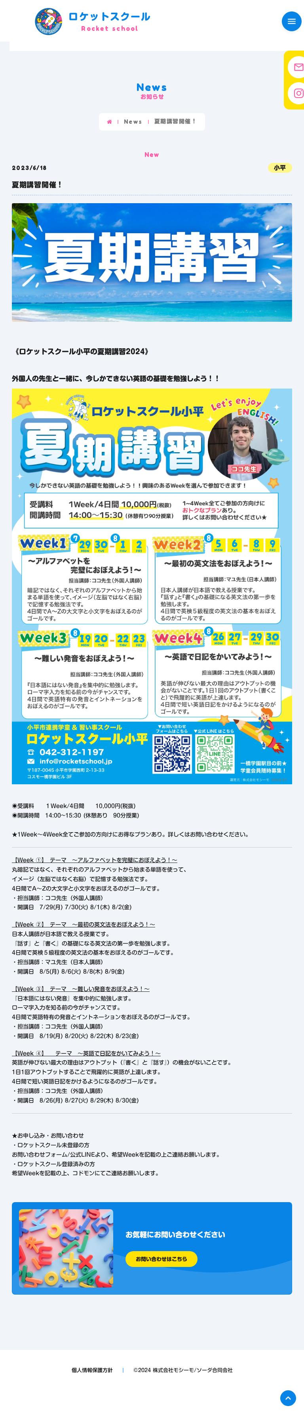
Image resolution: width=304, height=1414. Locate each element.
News (133, 121)
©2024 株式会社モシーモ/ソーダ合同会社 (183, 1370)
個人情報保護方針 (92, 1370)
